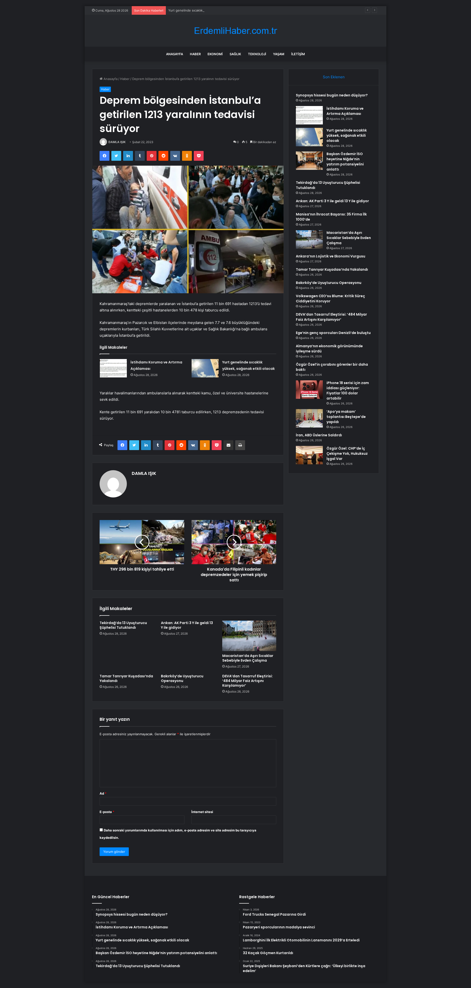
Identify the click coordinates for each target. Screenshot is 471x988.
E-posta (107, 812)
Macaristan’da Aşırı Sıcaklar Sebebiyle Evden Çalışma (247, 658)
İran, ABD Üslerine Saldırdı (319, 435)
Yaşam (278, 54)
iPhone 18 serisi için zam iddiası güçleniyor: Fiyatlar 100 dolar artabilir (348, 390)
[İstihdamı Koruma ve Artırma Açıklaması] (113, 368)
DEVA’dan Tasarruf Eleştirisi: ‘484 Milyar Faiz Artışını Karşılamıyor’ (247, 681)
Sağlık (235, 54)
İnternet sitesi (202, 812)
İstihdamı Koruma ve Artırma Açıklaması (345, 111)
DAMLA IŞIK (117, 142)
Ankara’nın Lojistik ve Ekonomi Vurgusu (330, 256)
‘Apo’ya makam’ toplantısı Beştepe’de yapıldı (346, 416)
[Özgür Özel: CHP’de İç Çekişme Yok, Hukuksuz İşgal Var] (309, 455)
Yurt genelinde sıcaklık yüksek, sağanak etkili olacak (208, 10)
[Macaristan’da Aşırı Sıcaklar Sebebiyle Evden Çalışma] (249, 636)
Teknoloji (257, 54)
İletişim (298, 54)
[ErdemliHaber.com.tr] (235, 31)
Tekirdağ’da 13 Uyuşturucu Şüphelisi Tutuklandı (123, 625)
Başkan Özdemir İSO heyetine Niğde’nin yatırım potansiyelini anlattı (345, 161)
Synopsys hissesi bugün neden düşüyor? (332, 95)
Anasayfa (174, 54)
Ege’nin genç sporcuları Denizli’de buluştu (333, 332)
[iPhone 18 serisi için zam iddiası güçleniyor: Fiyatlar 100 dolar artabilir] (309, 389)
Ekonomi (215, 54)
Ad (103, 793)
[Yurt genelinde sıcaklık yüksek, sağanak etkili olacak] (205, 368)
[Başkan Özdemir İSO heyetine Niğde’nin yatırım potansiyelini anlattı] (309, 160)
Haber (195, 54)
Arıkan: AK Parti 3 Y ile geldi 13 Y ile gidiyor (187, 625)
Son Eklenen (334, 77)
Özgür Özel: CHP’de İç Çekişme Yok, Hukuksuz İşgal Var (347, 453)
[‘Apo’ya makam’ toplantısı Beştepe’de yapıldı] (309, 418)
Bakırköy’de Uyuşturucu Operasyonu (182, 678)
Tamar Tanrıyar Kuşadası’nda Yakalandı (126, 678)
